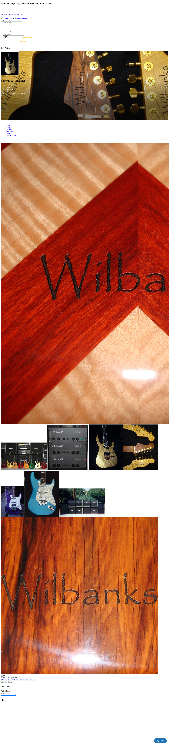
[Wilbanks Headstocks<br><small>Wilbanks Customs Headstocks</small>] (140, 470)
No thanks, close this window (11, 14)
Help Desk (10, 680)
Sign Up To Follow (8, 93)
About (3, 680)
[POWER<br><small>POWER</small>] (67, 470)
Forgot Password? (26, 37)
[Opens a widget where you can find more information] (160, 741)
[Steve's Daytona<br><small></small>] (41, 516)
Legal (16, 680)
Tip (18, 93)
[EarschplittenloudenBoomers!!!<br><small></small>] (24, 470)
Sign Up (23, 41)
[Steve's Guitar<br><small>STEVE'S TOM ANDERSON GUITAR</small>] (12, 516)
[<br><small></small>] (79, 674)
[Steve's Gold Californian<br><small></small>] (106, 470)
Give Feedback (30, 680)
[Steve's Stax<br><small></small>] (82, 516)
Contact (21, 680)
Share (23, 93)
